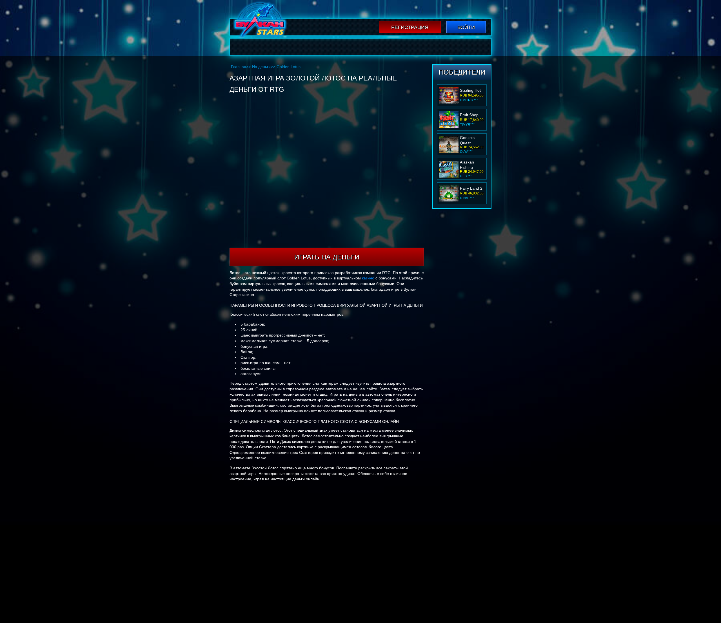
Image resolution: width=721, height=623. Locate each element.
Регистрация (409, 27)
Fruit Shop (469, 115)
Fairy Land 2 (471, 188)
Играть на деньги (326, 257)
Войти (466, 27)
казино (368, 278)
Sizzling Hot (470, 90)
